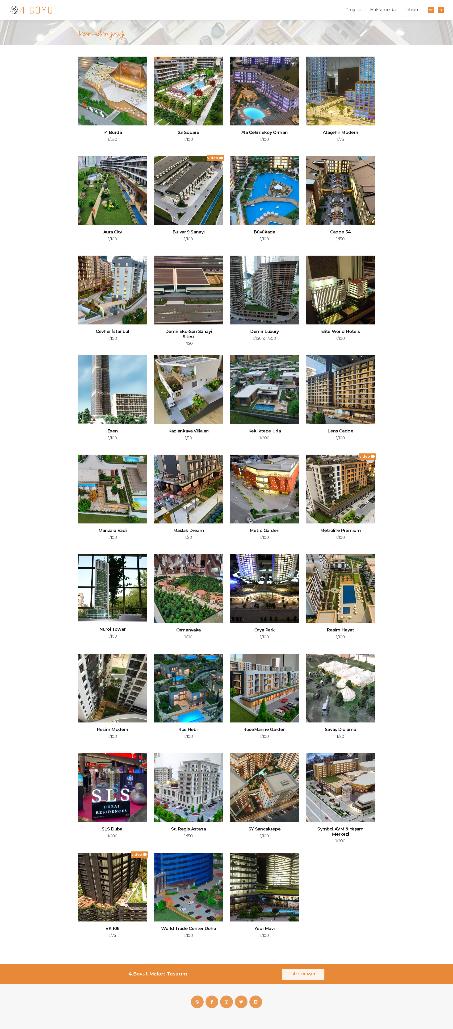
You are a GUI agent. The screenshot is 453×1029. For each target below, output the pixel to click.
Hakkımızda (383, 9)
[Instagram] (226, 1002)
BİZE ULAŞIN (303, 974)
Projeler (353, 9)
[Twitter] (241, 1002)
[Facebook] (197, 1002)
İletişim (412, 9)
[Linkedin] (255, 1002)
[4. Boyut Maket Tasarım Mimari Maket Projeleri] (34, 10)
